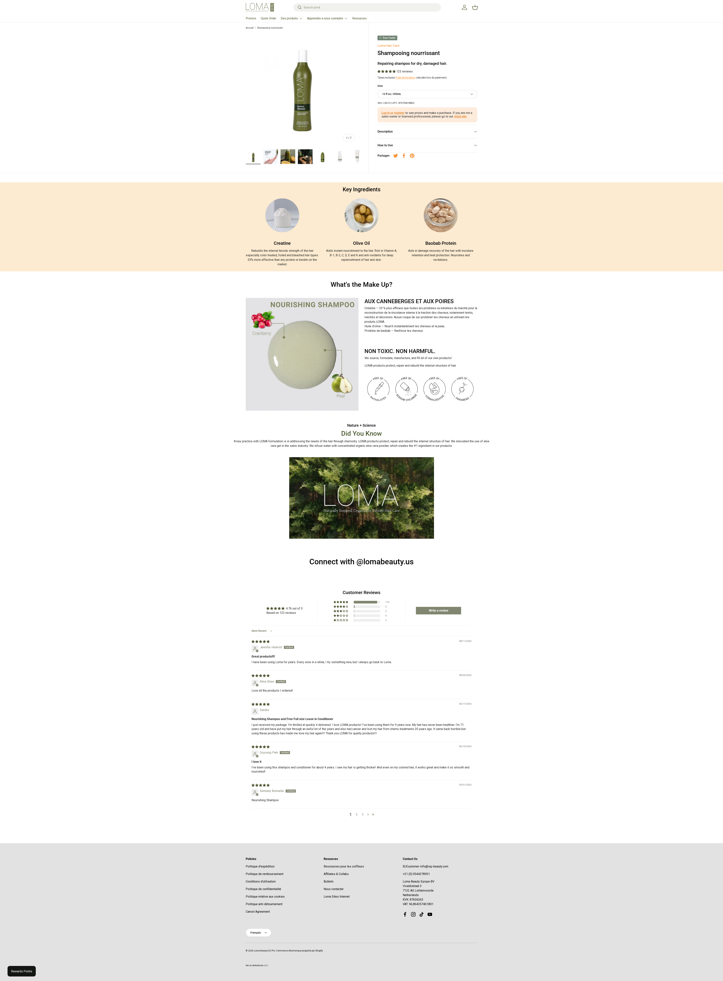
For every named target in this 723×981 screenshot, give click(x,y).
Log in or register (393, 113)
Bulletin (328, 881)
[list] (302, 90)
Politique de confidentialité (263, 889)
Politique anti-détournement (264, 904)
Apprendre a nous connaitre (325, 18)
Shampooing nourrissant (270, 28)
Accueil (250, 28)
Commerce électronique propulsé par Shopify (299, 950)
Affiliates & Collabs (336, 874)
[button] (387, 71)
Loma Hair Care (388, 45)
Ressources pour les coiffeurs (344, 866)
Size (380, 85)
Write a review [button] (438, 610)
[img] (261, 641)
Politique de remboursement (264, 874)
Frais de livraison (405, 77)
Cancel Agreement (258, 911)
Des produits (289, 18)
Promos (251, 18)
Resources (359, 18)
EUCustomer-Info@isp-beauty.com (425, 866)
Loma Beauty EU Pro (264, 950)
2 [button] (357, 814)
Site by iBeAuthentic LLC (257, 965)
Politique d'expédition (260, 866)
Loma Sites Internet (337, 896)
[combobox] (367, 7)
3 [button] (363, 814)
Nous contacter (334, 889)
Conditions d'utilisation (261, 881)
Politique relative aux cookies (265, 896)
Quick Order (268, 18)
